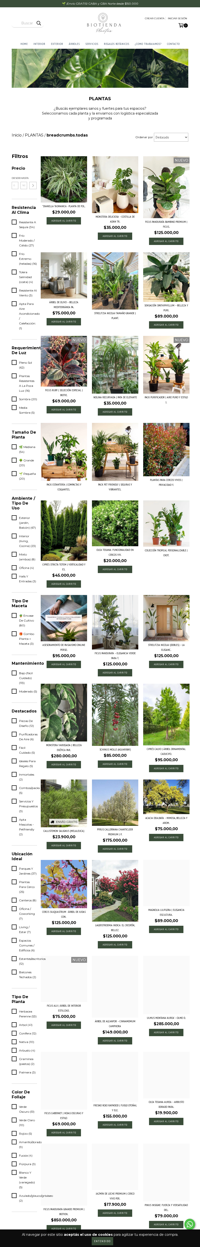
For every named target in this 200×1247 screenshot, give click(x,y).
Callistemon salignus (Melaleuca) (63, 831)
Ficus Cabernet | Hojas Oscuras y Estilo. (63, 1115)
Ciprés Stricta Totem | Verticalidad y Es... (63, 567)
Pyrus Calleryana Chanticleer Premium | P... (115, 832)
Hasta (23, 178)
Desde (15, 178)
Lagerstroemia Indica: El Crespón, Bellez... (115, 927)
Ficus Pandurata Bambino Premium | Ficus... (166, 224)
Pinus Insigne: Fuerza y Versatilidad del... (166, 1207)
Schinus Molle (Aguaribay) (115, 749)
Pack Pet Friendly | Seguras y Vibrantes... (115, 487)
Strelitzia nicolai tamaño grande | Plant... (115, 315)
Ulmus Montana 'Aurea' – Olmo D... (166, 1018)
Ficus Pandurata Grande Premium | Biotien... (63, 1211)
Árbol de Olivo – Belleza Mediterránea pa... (63, 304)
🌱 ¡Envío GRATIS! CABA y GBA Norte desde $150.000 (100, 3)
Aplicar (33, 185)
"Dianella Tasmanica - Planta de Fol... (63, 206)
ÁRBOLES (74, 44)
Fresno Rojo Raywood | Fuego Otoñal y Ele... (115, 1107)
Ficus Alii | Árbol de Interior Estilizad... (64, 1008)
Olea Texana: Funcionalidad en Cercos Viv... (115, 552)
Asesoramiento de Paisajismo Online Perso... (63, 647)
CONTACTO (173, 44)
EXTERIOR (57, 44)
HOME (24, 44)
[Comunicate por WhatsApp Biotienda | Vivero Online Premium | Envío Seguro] (189, 1224)
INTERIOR (39, 44)
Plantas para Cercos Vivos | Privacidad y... (166, 482)
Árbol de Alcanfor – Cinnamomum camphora (115, 1023)
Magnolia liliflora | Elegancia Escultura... (166, 912)
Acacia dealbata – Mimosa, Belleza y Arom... (166, 820)
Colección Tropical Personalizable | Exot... (166, 552)
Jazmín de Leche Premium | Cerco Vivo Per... (115, 1196)
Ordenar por (144, 137)
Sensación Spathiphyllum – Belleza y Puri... (166, 307)
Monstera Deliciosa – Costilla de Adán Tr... (115, 219)
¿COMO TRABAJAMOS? (148, 44)
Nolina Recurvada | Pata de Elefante (115, 397)
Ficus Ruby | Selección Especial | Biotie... (64, 392)
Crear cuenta (154, 18)
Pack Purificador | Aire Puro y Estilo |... (166, 399)
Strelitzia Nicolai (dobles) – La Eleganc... (166, 647)
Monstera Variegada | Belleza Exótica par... (64, 747)
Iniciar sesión (177, 18)
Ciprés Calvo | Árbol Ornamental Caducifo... (166, 751)
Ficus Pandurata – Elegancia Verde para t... (115, 655)
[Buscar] (38, 23)
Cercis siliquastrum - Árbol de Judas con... (64, 914)
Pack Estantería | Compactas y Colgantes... (64, 487)
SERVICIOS (91, 44)
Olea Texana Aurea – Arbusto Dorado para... (166, 1104)
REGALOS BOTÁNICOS (116, 44)
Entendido (102, 1241)
